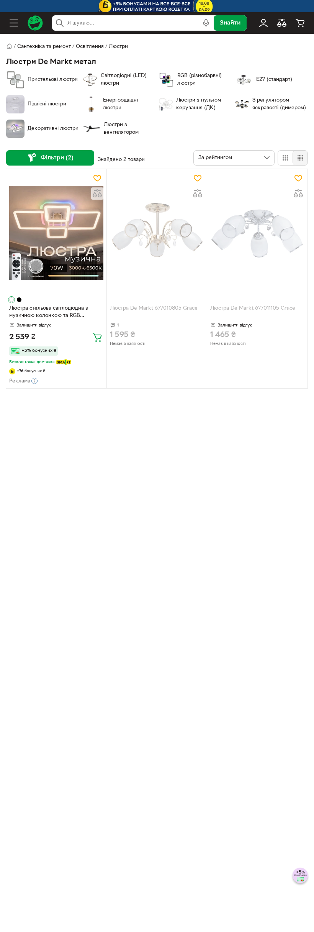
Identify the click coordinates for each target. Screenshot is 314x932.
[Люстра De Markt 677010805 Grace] (157, 233)
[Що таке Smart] (63, 362)
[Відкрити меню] (13, 23)
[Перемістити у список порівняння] (97, 193)
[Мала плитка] (300, 158)
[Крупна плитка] (285, 158)
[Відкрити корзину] (300, 23)
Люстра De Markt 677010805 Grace (154, 308)
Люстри (118, 46)
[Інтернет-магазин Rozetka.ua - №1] (35, 23)
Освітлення (90, 46)
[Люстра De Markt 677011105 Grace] (257, 233)
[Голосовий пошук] (206, 23)
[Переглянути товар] (11, 299)
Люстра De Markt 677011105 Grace (252, 308)
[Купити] (97, 337)
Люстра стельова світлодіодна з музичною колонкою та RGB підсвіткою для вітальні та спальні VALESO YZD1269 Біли (50, 313)
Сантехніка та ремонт (44, 46)
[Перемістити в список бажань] (97, 178)
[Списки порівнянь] (281, 23)
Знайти (230, 23)
